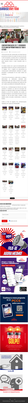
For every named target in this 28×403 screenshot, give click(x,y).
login (22, 205)
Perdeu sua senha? (6, 224)
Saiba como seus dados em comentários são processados (13, 209)
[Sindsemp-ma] (14, 6)
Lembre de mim (13, 221)
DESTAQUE (6, 26)
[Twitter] (13, 399)
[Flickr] (14, 399)
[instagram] (18, 399)
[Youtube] (16, 399)
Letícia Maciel (5, 52)
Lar (2, 26)
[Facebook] (11, 399)
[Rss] (10, 399)
